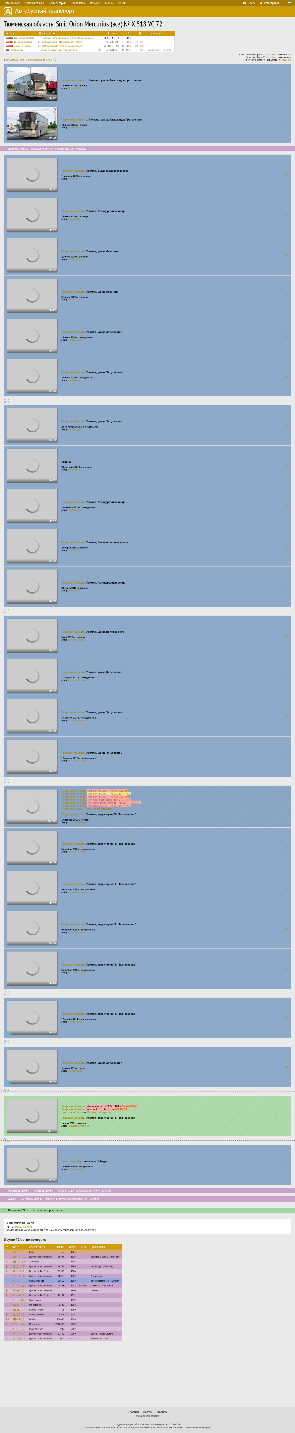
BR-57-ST (18, 1271)
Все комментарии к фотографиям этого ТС (30, 59)
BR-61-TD (18, 1266)
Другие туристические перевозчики (59, 50)
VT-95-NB (18, 1300)
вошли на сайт (23, 1226)
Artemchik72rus (76, 88)
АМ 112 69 (121, 790)
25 (7, 1252)
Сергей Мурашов (77, 1169)
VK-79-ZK (18, 1295)
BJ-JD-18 (18, 1281)
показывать (285, 60)
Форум (147, 1411)
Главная (133, 1411)
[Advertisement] (147, 1376)
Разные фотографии (99, 808)
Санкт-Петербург (22, 46)
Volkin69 (73, 178)
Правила (161, 1411)
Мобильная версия (147, 1415)
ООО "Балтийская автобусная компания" (62, 46)
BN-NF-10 (18, 1319)
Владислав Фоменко (79, 1126)
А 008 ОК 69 (122, 805)
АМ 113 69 (121, 796)
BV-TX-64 (18, 1334)
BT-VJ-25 (18, 1329)
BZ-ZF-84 (18, 1324)
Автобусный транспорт (45, 11)
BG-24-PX (18, 1257)
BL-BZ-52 (18, 1314)
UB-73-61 (18, 1252)
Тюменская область (24, 38)
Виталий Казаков (77, 639)
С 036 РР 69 (122, 793)
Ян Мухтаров (75, 259)
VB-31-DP (18, 1286)
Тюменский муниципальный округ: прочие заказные (67, 38)
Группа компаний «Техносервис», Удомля (62, 42)
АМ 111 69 (123, 799)
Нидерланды (16, 50)
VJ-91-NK (18, 1290)
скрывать (271, 54)
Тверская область (23, 42)
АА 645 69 (133, 802)
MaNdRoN (74, 219)
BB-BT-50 (18, 1305)
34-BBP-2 (18, 1339)
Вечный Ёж (74, 550)
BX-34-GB (18, 1276)
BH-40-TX (18, 1262)
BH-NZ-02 (18, 1310)
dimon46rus (74, 469)
